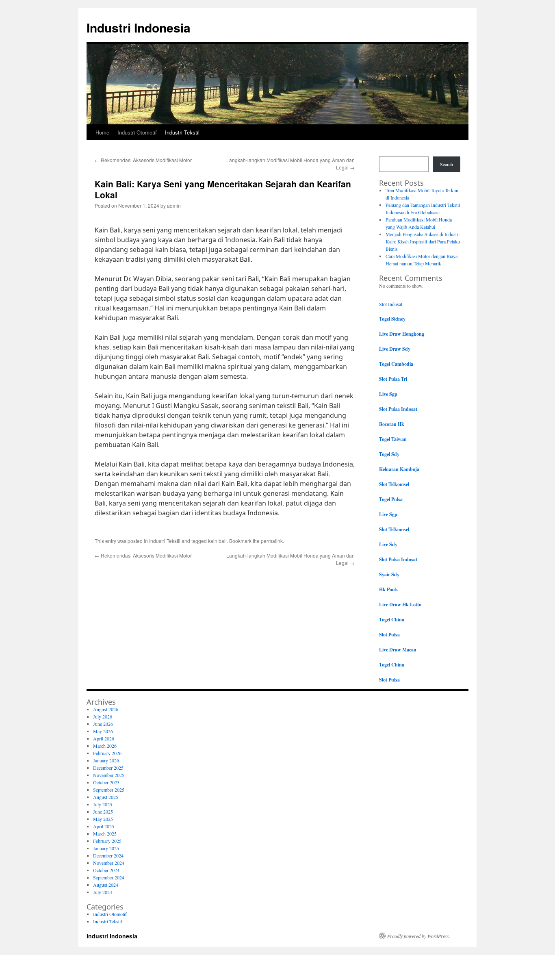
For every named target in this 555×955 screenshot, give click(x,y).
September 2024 (108, 877)
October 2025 (106, 782)
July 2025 (102, 804)
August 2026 (105, 709)
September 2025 (108, 789)
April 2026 (103, 738)
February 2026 (107, 753)
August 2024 (105, 884)
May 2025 (103, 819)
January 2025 (106, 848)
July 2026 (102, 716)
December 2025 (108, 767)
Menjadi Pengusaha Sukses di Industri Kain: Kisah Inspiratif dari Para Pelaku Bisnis (423, 241)
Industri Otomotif (137, 132)
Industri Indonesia (139, 27)
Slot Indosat (390, 304)
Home (102, 132)
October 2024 (106, 870)
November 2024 (108, 863)
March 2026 (105, 745)
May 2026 (103, 731)
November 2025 (108, 775)
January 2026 (106, 760)
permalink (272, 540)
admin (174, 205)
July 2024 (102, 892)
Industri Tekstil (182, 132)
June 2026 (103, 724)
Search (446, 164)
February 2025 (107, 841)
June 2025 (103, 811)
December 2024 (108, 855)
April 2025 (103, 826)
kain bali (217, 540)
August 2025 (105, 797)
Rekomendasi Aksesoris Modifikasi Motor (143, 159)
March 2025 (105, 833)
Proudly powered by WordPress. (418, 936)
